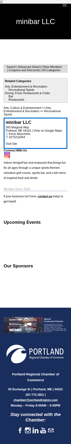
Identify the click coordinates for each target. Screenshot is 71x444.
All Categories (51, 70)
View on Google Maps (47, 130)
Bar (11, 96)
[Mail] (51, 430)
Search (11, 66)
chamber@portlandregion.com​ (35, 400)
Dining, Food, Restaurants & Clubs (27, 93)
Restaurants (16, 99)
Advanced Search (29, 66)
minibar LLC (18, 122)
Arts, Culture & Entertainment (22, 107)
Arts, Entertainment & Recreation (26, 86)
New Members (52, 66)
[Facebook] (20, 430)
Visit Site (11, 143)
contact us (45, 196)
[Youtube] (43, 430)
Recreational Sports (21, 89)
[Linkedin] (35, 430)
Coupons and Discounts (24, 70)
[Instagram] (28, 430)
